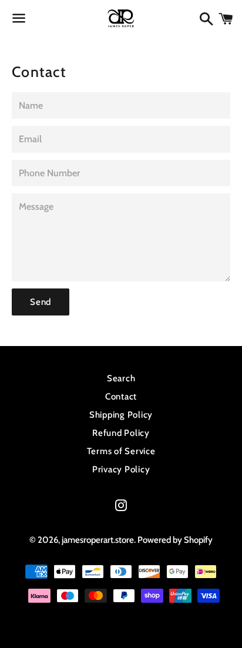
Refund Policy (121, 433)
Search (121, 378)
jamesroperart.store (98, 540)
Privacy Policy (121, 469)
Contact (121, 396)
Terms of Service (121, 451)
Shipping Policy (121, 414)
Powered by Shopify (175, 540)
